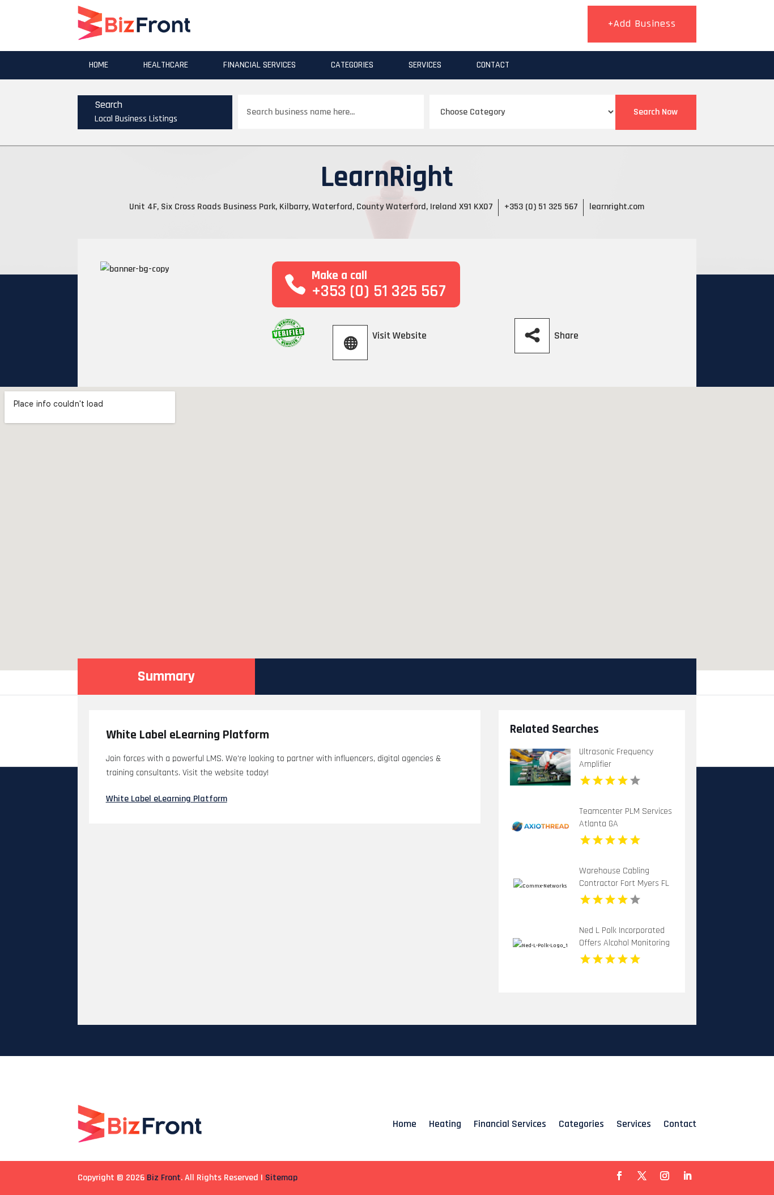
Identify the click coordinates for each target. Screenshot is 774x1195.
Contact (493, 65)
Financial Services (259, 65)
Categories (352, 65)
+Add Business (642, 23)
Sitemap (281, 1178)
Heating (445, 1123)
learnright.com (616, 207)
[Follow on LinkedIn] (687, 1176)
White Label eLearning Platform (166, 799)
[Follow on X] (642, 1176)
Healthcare (165, 65)
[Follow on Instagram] (665, 1176)
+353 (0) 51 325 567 (541, 207)
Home (98, 65)
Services (425, 65)
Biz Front (164, 1178)
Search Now (655, 112)
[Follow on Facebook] (619, 1176)
